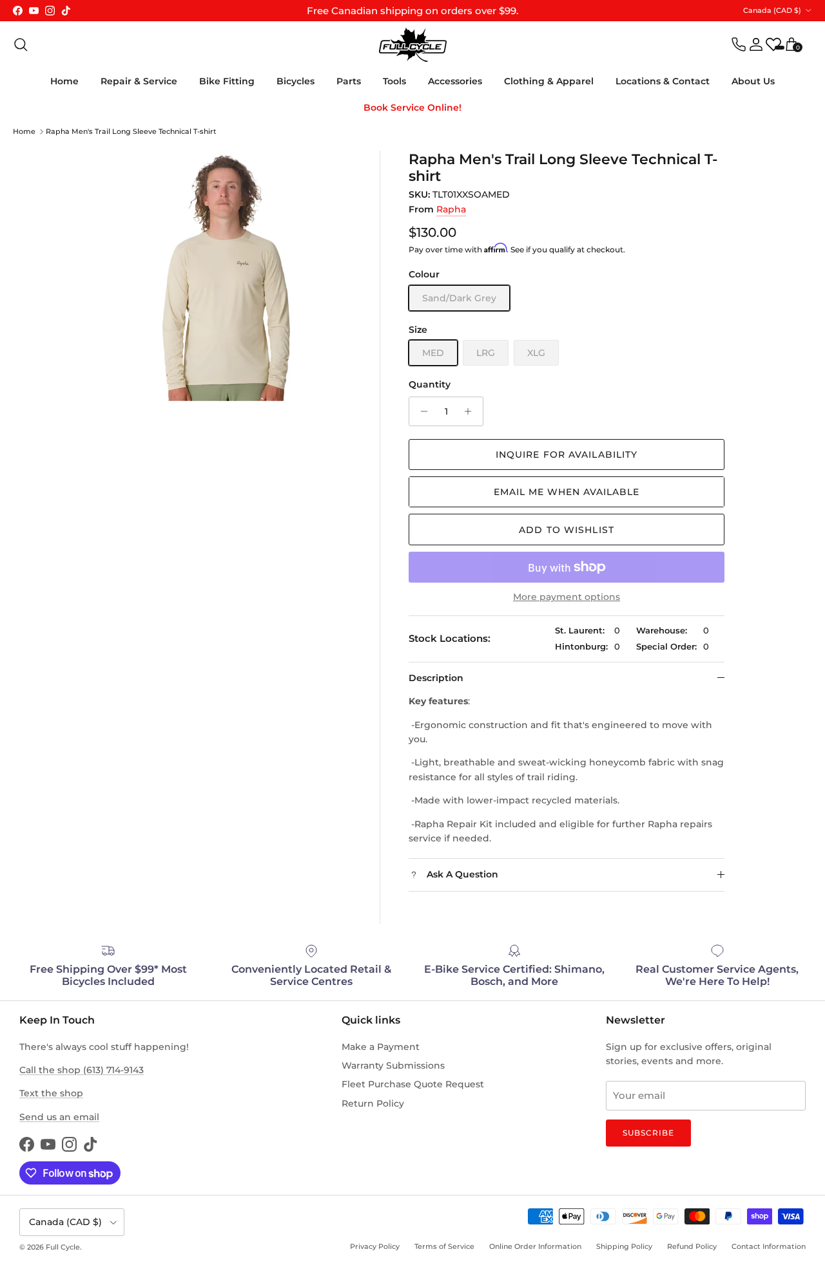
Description (436, 678)
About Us (753, 81)
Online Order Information (535, 1246)
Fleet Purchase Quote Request (413, 1084)
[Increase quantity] (471, 411)
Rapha (451, 209)
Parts (348, 81)
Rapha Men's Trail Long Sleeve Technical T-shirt (131, 131)
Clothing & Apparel (549, 81)
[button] (566, 491)
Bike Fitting (227, 81)
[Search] (20, 44)
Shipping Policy (624, 1246)
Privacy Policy (375, 1246)
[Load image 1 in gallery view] (226, 276)
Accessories (455, 81)
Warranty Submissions (393, 1065)
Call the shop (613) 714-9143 (81, 1070)
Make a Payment (381, 1047)
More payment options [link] (566, 597)
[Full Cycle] (413, 45)
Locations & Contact (663, 81)
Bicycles (296, 81)
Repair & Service (139, 81)
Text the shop (51, 1093)
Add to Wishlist (566, 530)
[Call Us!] (738, 44)
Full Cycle (63, 1246)
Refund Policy (692, 1246)
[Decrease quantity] (420, 411)
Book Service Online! (412, 107)
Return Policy (373, 1103)
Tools (394, 81)
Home (64, 81)
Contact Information (769, 1246)
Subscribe (648, 1133)
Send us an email (59, 1117)
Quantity (430, 384)
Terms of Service (444, 1246)
